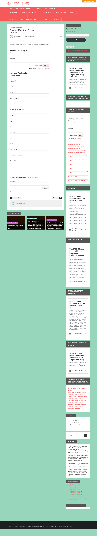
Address (12, 115)
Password (12, 58)
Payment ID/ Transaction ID (17, 109)
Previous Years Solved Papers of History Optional (23, 12)
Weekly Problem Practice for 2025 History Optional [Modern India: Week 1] (15, 227)
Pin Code (12, 132)
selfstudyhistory (18, 36)
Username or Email (15, 53)
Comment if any (14, 160)
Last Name (13, 86)
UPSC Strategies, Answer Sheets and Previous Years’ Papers (63, 16)
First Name (13, 81)
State (11, 126)
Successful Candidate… (75, 484)
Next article (56, 197)
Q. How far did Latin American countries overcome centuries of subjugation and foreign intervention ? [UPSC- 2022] (78, 465)
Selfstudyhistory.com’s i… (75, 489)
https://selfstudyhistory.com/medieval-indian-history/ (23, 46)
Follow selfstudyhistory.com (76, 39)
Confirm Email (13, 149)
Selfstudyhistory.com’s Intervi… (77, 485)
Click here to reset (44, 68)
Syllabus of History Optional (28, 19)
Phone (12, 138)
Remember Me (39, 65)
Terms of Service (34, 177)
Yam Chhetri (69, 526)
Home (10, 8)
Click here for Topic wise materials (76, 152)
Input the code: (13, 180)
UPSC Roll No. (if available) (17, 155)
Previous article (16, 197)
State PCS (11, 19)
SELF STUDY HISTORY (18, 2)
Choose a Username (15, 75)
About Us (45, 19)
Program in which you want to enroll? (19, 104)
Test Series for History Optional (46, 8)
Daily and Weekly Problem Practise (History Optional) (58, 12)
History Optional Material (23, 8)
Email (11, 144)
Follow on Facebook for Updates (78, 50)
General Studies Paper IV (36, 16)
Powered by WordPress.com (49, 526)
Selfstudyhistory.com (16, 27)
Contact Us (56, 19)
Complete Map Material (74, 408)
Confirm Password (15, 98)
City (11, 121)
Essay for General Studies (16, 16)
